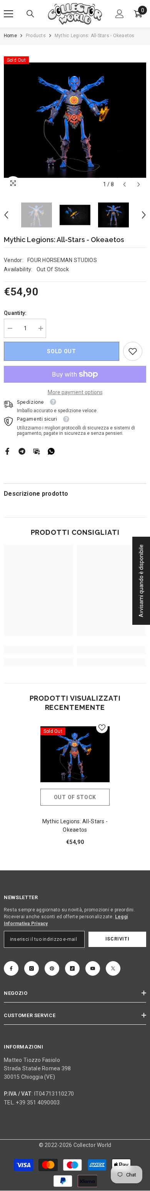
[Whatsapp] (51, 451)
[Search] (30, 13)
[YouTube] (92, 968)
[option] (75, 120)
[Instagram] (31, 968)
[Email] (36, 451)
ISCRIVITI (117, 939)
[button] (124, 184)
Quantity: (15, 313)
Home (10, 35)
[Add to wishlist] (102, 727)
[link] (132, 351)
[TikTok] (72, 968)
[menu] (8, 13)
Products (36, 35)
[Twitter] (113, 968)
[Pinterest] (52, 968)
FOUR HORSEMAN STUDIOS (62, 260)
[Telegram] (21, 451)
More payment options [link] (75, 392)
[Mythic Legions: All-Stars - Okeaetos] (75, 754)
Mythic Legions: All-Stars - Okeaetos (75, 825)
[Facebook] (7, 451)
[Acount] (119, 14)
